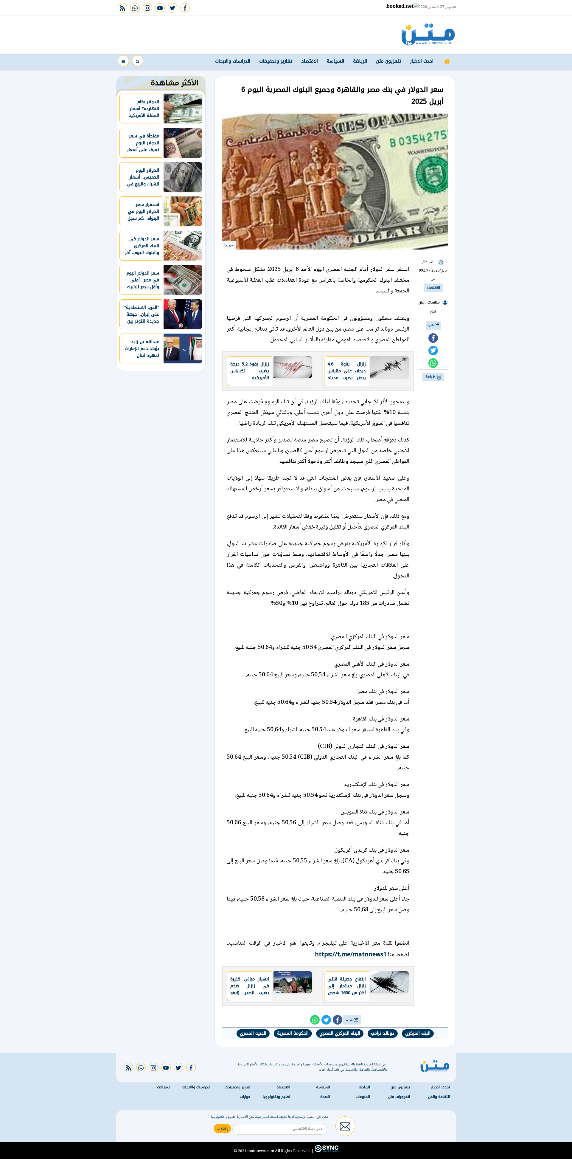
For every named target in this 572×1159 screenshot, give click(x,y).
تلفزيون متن (388, 61)
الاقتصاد (309, 61)
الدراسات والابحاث (232, 61)
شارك (431, 325)
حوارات (245, 1096)
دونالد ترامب (382, 1033)
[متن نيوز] (428, 34)
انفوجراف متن (399, 1096)
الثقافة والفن (439, 1096)
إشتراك (222, 1128)
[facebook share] (433, 338)
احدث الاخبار (421, 61)
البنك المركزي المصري (339, 1033)
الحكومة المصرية (293, 1033)
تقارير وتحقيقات (275, 61)
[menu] (123, 60)
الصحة (325, 1096)
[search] (137, 60)
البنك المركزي (417, 1033)
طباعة (431, 377)
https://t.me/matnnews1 (351, 954)
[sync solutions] (325, 1151)
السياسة (335, 61)
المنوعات (363, 1096)
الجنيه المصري (253, 1033)
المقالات (163, 1087)
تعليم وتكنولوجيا (276, 1096)
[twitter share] (433, 350)
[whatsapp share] (433, 363)
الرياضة (360, 61)
